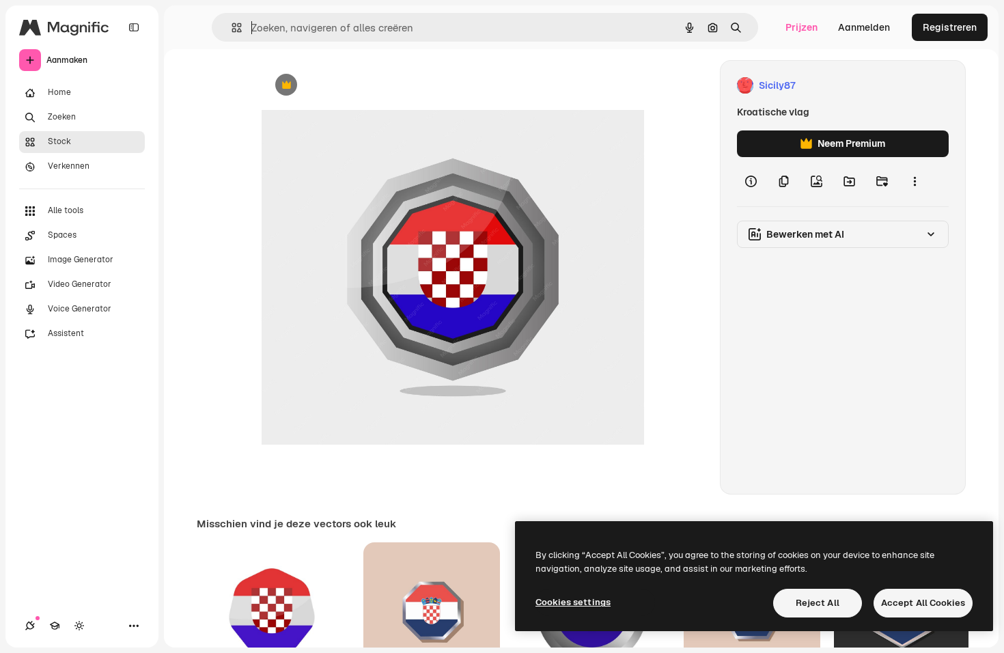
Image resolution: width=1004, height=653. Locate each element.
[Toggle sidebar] (134, 27)
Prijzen (801, 27)
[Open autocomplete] (231, 28)
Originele (351, 85)
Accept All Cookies (923, 603)
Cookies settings (573, 602)
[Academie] (55, 626)
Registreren (950, 27)
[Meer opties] (914, 181)
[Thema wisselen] (79, 626)
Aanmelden (864, 27)
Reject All (817, 603)
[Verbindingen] (30, 626)
